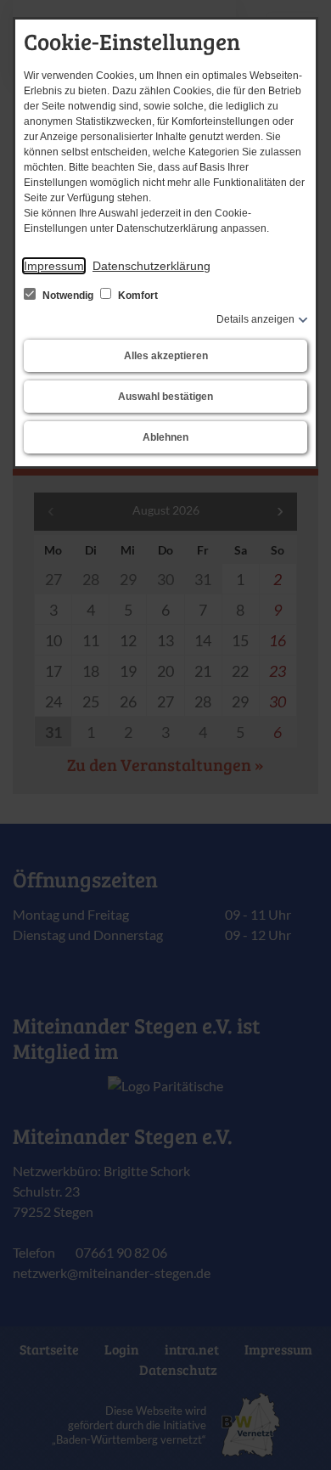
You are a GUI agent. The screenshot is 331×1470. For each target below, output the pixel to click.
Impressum (54, 266)
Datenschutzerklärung (151, 266)
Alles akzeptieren (166, 356)
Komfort (136, 295)
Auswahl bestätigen (165, 397)
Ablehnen (165, 437)
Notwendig (68, 295)
